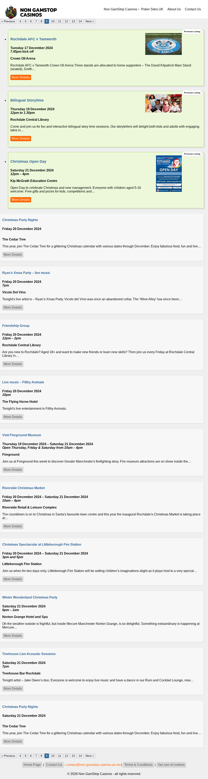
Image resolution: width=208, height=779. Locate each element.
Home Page (32, 764)
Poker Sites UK (152, 9)
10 (52, 21)
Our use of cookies (171, 764)
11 (59, 21)
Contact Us (193, 9)
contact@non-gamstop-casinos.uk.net (93, 764)
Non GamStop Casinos (120, 9)
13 (73, 21)
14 (80, 21)
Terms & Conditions (138, 764)
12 (66, 21)
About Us (174, 9)
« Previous (8, 21)
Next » (90, 21)
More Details (21, 77)
